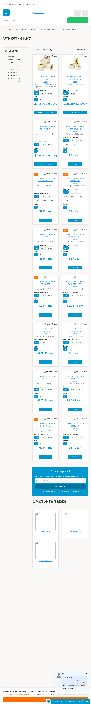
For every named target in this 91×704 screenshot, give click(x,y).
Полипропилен (14, 59)
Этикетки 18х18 (14, 79)
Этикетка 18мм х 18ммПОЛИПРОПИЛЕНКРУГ (75, 284)
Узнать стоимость (45, 113)
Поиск (63, 20)
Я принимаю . (62, 491)
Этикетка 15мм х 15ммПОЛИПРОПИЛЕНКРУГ (45, 180)
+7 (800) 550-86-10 (30, 4)
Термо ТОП (12, 63)
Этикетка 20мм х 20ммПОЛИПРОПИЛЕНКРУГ (75, 236)
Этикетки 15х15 (14, 69)
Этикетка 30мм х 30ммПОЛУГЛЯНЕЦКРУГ (75, 331)
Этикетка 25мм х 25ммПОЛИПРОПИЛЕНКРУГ (45, 378)
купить (75, 164)
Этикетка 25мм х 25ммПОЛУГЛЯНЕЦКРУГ (45, 129)
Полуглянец (12, 56)
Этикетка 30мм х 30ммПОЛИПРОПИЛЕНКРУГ (45, 426)
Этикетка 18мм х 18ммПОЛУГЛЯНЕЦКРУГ (75, 79)
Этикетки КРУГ (13, 66)
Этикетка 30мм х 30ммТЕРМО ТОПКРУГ (75, 426)
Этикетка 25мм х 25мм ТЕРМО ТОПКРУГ (75, 378)
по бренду (47, 49)
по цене (35, 49)
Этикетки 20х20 (14, 72)
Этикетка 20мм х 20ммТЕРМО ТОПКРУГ (45, 284)
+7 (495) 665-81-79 (13, 4)
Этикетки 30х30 (14, 75)
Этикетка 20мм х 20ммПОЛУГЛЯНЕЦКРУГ (45, 236)
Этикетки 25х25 (14, 82)
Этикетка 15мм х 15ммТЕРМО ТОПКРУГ (75, 180)
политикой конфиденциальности (16, 694)
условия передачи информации (67, 491)
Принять (45, 699)
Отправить (60, 486)
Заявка (79, 20)
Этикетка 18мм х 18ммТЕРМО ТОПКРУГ (45, 331)
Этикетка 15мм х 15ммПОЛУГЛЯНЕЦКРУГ (75, 129)
